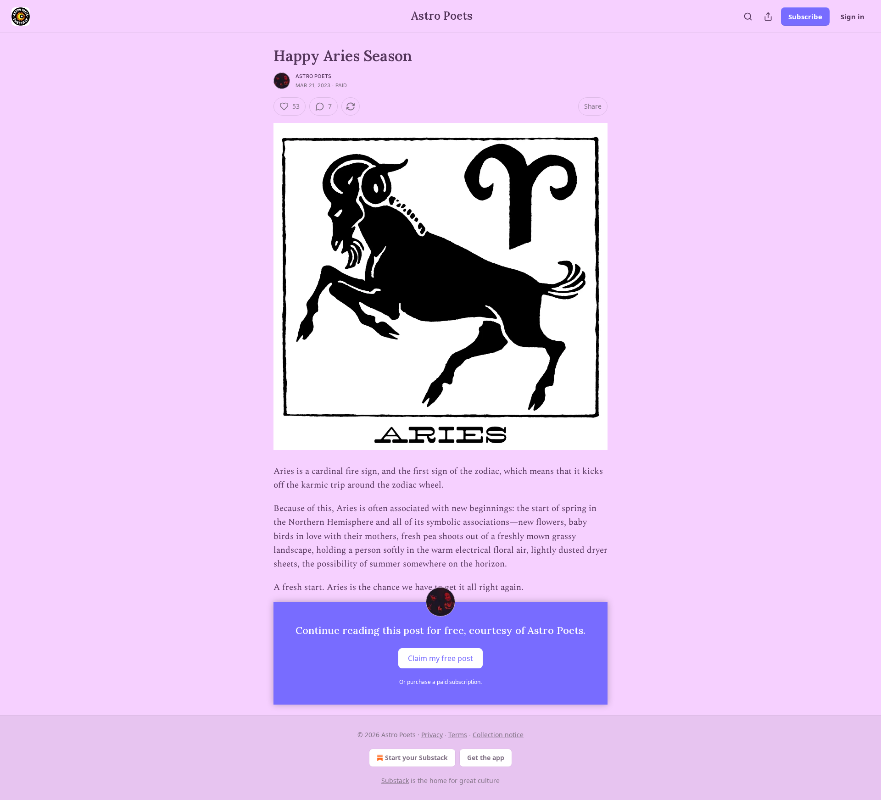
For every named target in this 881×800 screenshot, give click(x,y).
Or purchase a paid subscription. (440, 682)
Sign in (852, 16)
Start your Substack (416, 757)
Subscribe (805, 16)
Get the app (485, 757)
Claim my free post (440, 658)
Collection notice (498, 734)
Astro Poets (313, 76)
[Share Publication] (768, 16)
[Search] (748, 16)
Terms (457, 734)
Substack (395, 780)
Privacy (432, 734)
